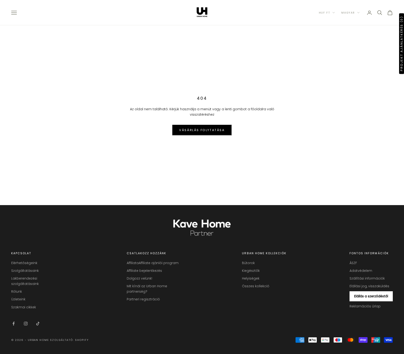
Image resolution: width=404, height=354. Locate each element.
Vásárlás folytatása (202, 130)
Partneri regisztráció (143, 299)
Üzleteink (18, 299)
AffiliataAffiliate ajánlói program (153, 263)
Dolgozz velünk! (139, 278)
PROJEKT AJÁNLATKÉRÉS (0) (401, 43)
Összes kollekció (255, 286)
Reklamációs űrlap (365, 306)
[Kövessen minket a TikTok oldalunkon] (38, 323)
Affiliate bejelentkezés (144, 270)
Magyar (348, 13)
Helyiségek (251, 278)
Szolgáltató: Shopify (69, 340)
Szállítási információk (367, 278)
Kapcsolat (21, 253)
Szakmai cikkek (23, 307)
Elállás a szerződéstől (371, 296)
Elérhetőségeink (24, 263)
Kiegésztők (251, 270)
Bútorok (248, 263)
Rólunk (16, 291)
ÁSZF (353, 263)
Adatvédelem (361, 270)
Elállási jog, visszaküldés (369, 286)
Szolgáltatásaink (25, 270)
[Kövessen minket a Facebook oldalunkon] (13, 323)
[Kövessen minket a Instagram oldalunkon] (25, 323)
